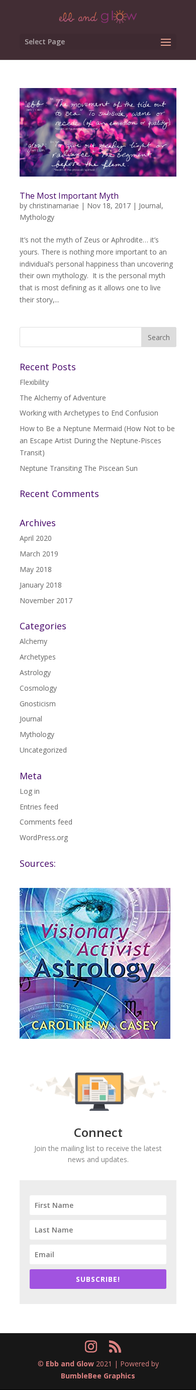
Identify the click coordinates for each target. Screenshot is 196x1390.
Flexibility (34, 382)
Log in (30, 791)
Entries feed (39, 806)
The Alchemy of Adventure (63, 397)
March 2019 (39, 553)
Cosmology (38, 688)
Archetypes (38, 657)
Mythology (37, 217)
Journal (150, 205)
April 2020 (36, 538)
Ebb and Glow (70, 1363)
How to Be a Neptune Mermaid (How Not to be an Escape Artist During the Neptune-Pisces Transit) (97, 440)
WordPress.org (44, 837)
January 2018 (41, 585)
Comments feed (46, 822)
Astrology (35, 672)
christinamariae (54, 205)
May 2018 (36, 569)
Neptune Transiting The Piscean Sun (79, 468)
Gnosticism (38, 703)
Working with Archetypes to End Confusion (89, 413)
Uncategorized (43, 750)
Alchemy (33, 641)
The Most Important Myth (69, 195)
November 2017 (46, 600)
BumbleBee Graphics (98, 1375)
